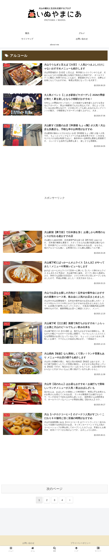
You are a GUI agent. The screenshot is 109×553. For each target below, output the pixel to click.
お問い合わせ (28, 543)
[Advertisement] (54, 172)
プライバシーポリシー (81, 543)
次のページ (55, 489)
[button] (100, 438)
